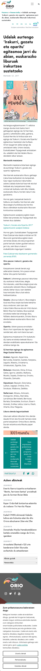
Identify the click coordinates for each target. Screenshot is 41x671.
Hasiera (5, 12)
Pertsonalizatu (20, 660)
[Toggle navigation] (32, 4)
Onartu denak (20, 653)
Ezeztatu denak (20, 666)
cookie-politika (22, 645)
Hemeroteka (15, 12)
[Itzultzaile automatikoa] (36, 24)
